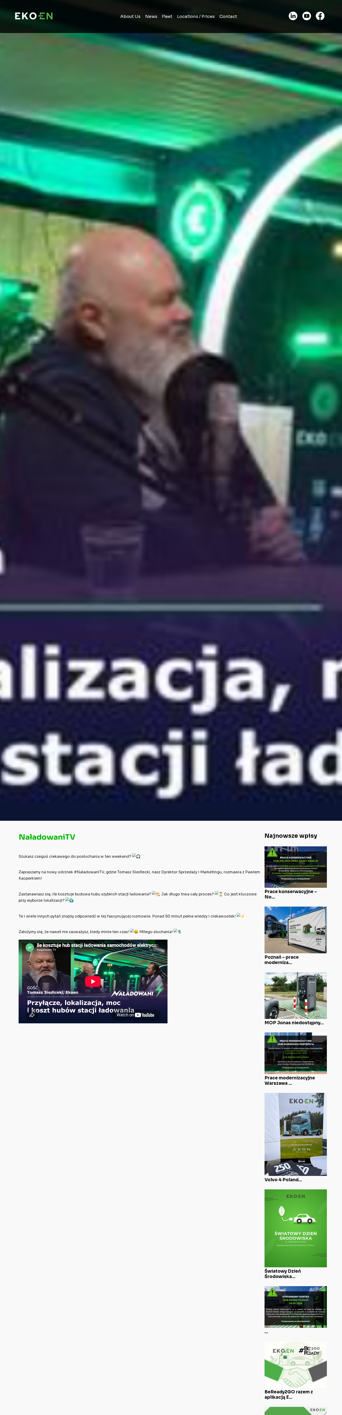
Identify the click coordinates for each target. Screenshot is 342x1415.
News (151, 16)
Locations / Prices (196, 16)
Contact (228, 16)
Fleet (167, 16)
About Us (130, 16)
